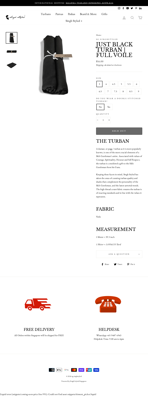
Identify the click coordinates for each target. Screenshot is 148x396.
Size (99, 78)
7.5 (115, 91)
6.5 (100, 91)
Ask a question (119, 254)
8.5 (130, 91)
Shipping (99, 65)
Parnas (59, 14)
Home (98, 35)
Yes (108, 106)
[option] (74, 3)
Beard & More (88, 14)
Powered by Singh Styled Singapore (73, 381)
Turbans (46, 14)
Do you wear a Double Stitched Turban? (118, 99)
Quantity (102, 114)
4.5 (113, 84)
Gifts (104, 14)
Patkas (71, 14)
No (100, 106)
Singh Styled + (74, 21)
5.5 (129, 84)
